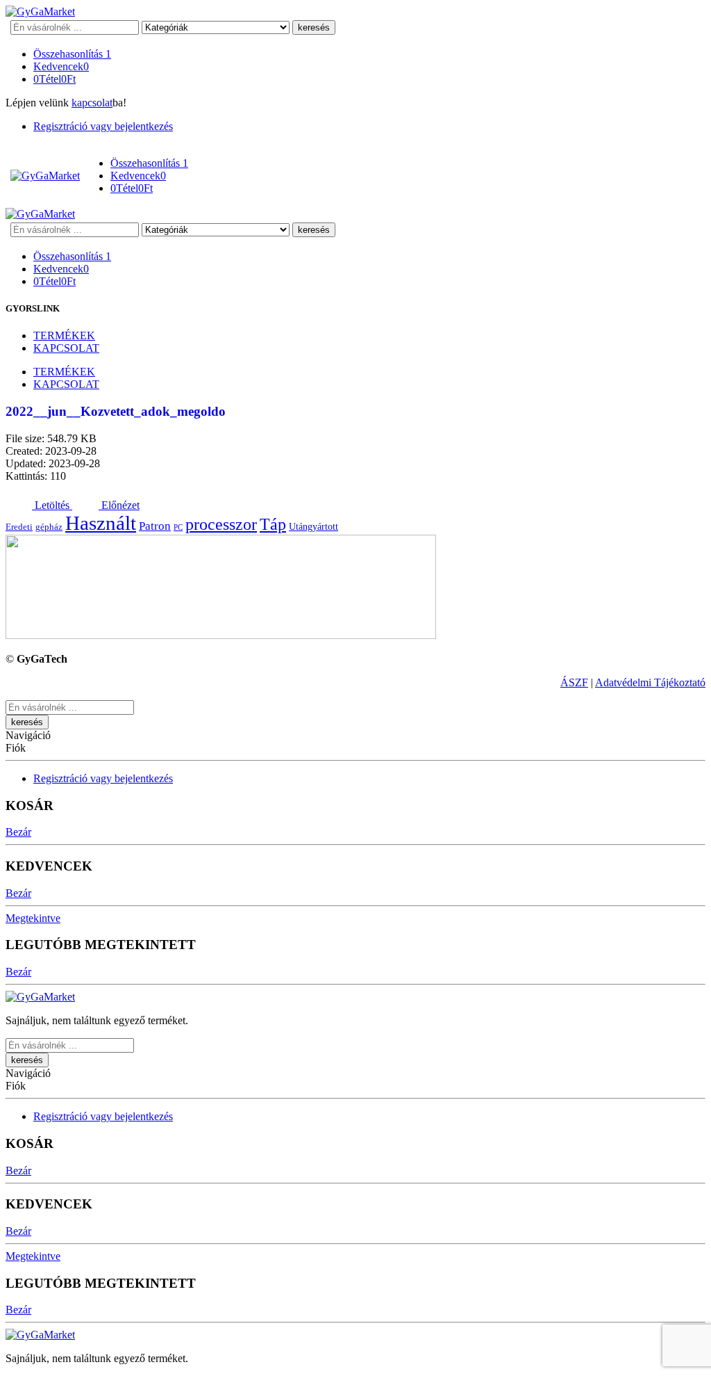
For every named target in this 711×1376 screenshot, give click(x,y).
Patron (155, 526)
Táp (273, 524)
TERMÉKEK (64, 335)
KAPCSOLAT (66, 348)
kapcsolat (92, 102)
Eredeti (19, 527)
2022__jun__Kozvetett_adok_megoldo (116, 411)
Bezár (18, 832)
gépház (48, 527)
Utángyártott (313, 526)
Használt (100, 523)
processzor (221, 524)
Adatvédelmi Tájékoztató (650, 682)
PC (178, 527)
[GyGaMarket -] (40, 11)
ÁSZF (574, 682)
